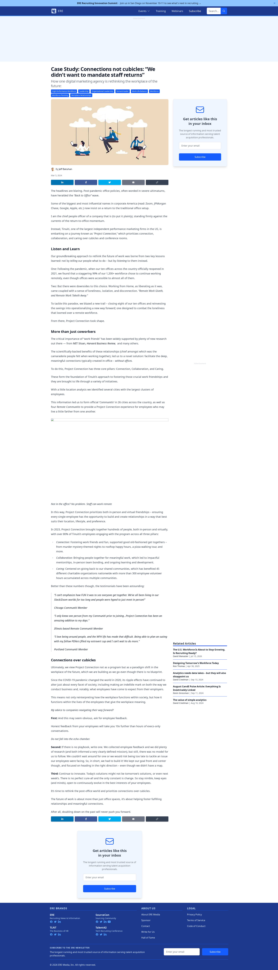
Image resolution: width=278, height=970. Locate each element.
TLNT (53, 927)
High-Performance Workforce (64, 91)
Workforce (154, 91)
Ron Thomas (179, 666)
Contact (145, 926)
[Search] (224, 11)
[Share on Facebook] (86, 182)
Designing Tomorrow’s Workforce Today (196, 663)
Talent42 (101, 927)
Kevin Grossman (181, 693)
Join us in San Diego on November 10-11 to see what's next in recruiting (139, 3)
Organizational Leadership (102, 91)
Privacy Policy (194, 914)
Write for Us (148, 931)
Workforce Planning (60, 95)
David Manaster (180, 656)
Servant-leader (123, 91)
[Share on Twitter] (109, 182)
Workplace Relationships (81, 95)
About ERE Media (150, 914)
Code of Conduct (196, 926)
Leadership (83, 91)
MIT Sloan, (80, 343)
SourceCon (102, 915)
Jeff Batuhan (65, 169)
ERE (52, 915)
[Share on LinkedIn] (62, 182)
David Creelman (181, 679)
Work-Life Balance (139, 91)
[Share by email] (133, 182)
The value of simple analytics (189, 699)
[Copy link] (157, 182)
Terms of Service (196, 920)
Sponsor (146, 920)
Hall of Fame (148, 937)
